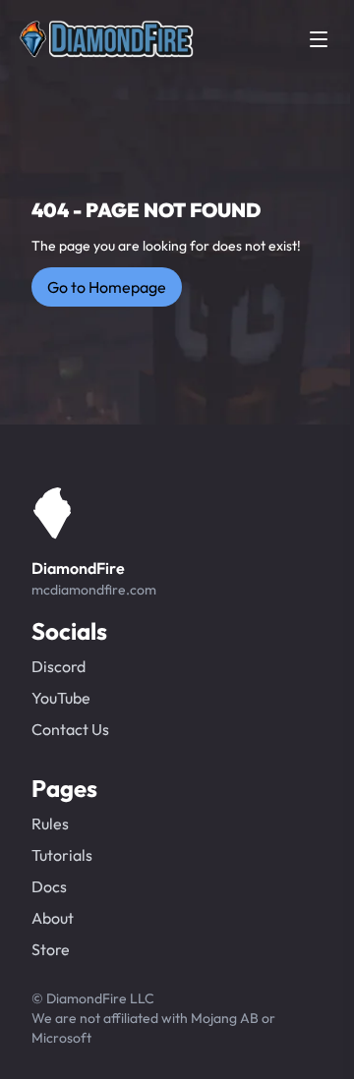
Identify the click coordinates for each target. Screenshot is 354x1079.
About (52, 918)
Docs (49, 886)
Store (50, 949)
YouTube (60, 698)
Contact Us (70, 729)
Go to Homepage (106, 287)
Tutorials (61, 855)
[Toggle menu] (318, 39)
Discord (58, 666)
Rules (50, 823)
